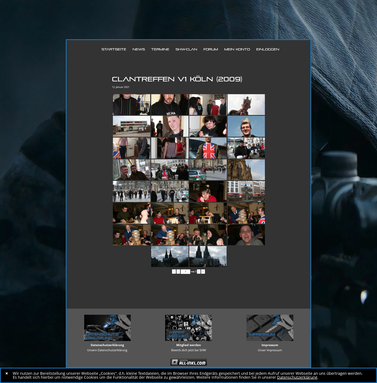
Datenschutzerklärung (297, 377)
